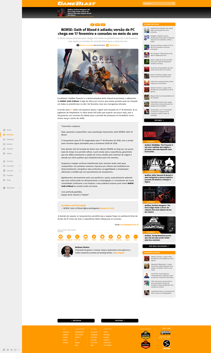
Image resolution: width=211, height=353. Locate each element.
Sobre (106, 332)
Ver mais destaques (158, 246)
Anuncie (106, 340)
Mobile (77, 343)
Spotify (102, 240)
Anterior (77, 321)
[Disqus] (97, 287)
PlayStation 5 (79, 332)
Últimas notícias (151, 24)
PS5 (97, 24)
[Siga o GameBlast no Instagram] (8, 349)
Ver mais (158, 120)
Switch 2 (78, 337)
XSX (103, 24)
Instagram (68, 240)
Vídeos (65, 340)
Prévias (65, 337)
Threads (110, 240)
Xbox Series (79, 335)
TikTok (94, 240)
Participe (107, 335)
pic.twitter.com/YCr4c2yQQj (73, 205)
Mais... (77, 345)
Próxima (119, 321)
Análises (65, 335)
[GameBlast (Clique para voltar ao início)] (76, 3)
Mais (135, 240)
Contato (106, 337)
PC (92, 24)
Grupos (127, 240)
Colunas (65, 343)
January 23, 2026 (107, 208)
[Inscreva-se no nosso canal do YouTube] (15, 349)
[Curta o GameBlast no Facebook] (4, 349)
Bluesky (119, 240)
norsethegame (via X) (129, 225)
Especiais (66, 332)
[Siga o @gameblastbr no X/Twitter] (11, 349)
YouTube (85, 240)
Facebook (60, 240)
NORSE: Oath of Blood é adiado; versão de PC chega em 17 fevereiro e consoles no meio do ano (98, 32)
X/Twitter (77, 240)
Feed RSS (94, 343)
